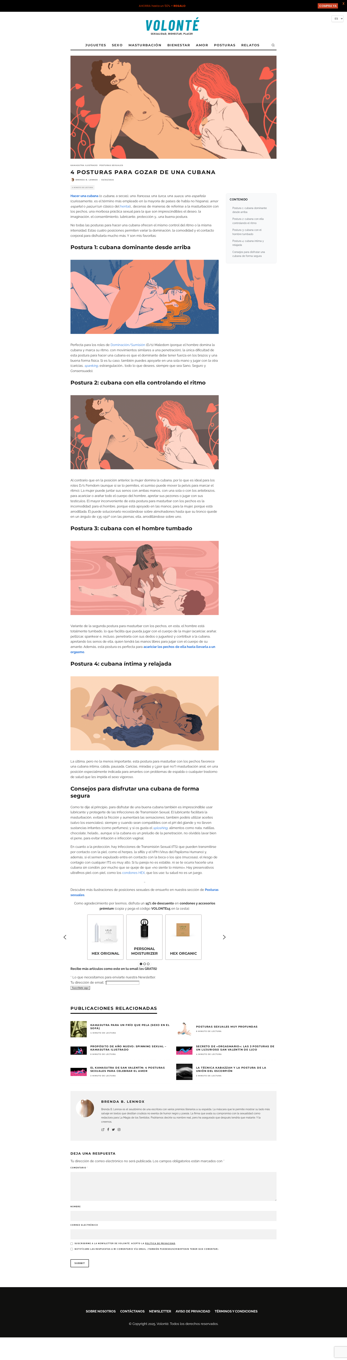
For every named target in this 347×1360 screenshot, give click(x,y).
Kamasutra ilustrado (84, 165)
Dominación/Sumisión (128, 345)
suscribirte (177, 1249)
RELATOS (250, 45)
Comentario (79, 1168)
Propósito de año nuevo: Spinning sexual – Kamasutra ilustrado (128, 1048)
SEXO (117, 45)
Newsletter (160, 1311)
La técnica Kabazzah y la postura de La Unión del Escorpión (231, 1069)
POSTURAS (224, 45)
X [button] (343, 3)
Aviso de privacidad (193, 1311)
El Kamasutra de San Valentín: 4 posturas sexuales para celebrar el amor (127, 1069)
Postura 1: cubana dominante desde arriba (249, 210)
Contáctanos (132, 1311)
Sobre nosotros (101, 1311)
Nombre (75, 1207)
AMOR (202, 45)
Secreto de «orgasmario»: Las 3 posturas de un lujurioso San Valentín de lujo (235, 1048)
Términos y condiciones (236, 1311)
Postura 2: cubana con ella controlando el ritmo (248, 220)
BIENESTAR (178, 45)
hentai (125, 206)
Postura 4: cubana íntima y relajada (248, 243)
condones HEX (133, 873)
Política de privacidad (160, 1243)
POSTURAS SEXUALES (111, 165)
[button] (65, 937)
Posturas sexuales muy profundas (227, 1026)
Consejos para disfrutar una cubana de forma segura (248, 254)
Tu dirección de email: (88, 982)
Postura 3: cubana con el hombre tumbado (247, 232)
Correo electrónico (84, 1225)
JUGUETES (95, 45)
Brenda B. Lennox (87, 180)
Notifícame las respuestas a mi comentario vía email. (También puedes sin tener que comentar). (147, 1249)
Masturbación (145, 45)
